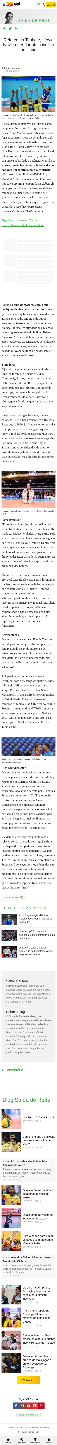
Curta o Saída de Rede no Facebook (23, 225)
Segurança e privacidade (28, 1432)
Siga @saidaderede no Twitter (20, 220)
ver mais (26, 1380)
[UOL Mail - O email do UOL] (39, 5)
